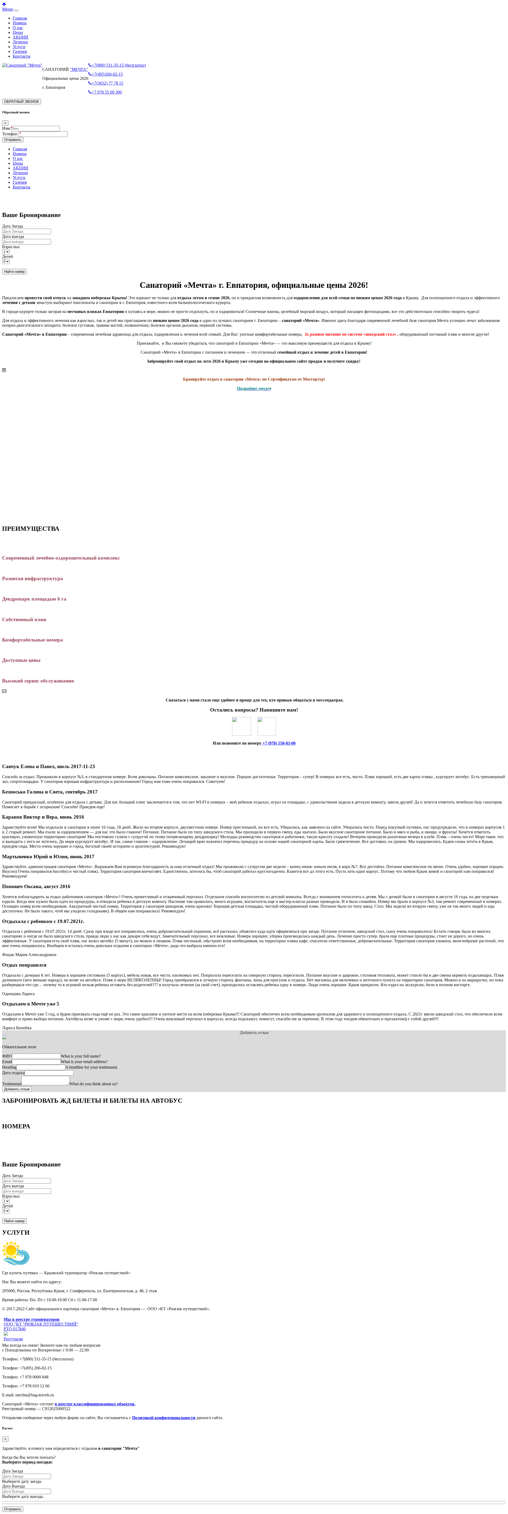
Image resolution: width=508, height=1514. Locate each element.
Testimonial (11, 1084)
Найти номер (14, 272)
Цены (18, 32)
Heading (9, 1067)
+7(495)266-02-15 (107, 74)
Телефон (10, 134)
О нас (18, 27)
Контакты (21, 56)
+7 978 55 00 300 (107, 92)
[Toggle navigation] (16, 10)
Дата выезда (13, 236)
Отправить (12, 140)
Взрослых (11, 246)
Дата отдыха (13, 1072)
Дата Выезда (13, 1486)
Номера (19, 23)
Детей (7, 256)
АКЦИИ (20, 37)
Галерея (20, 51)
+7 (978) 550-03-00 (278, 743)
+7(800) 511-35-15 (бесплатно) (119, 65)
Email (7, 1061)
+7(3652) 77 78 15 (107, 83)
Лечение (20, 42)
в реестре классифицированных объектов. (95, 1404)
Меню (7, 9)
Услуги (19, 46)
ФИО (7, 1056)
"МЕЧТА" (79, 69)
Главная (20, 18)
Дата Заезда (12, 226)
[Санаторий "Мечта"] (22, 65)
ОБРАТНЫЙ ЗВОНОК (21, 102)
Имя (6, 128)
